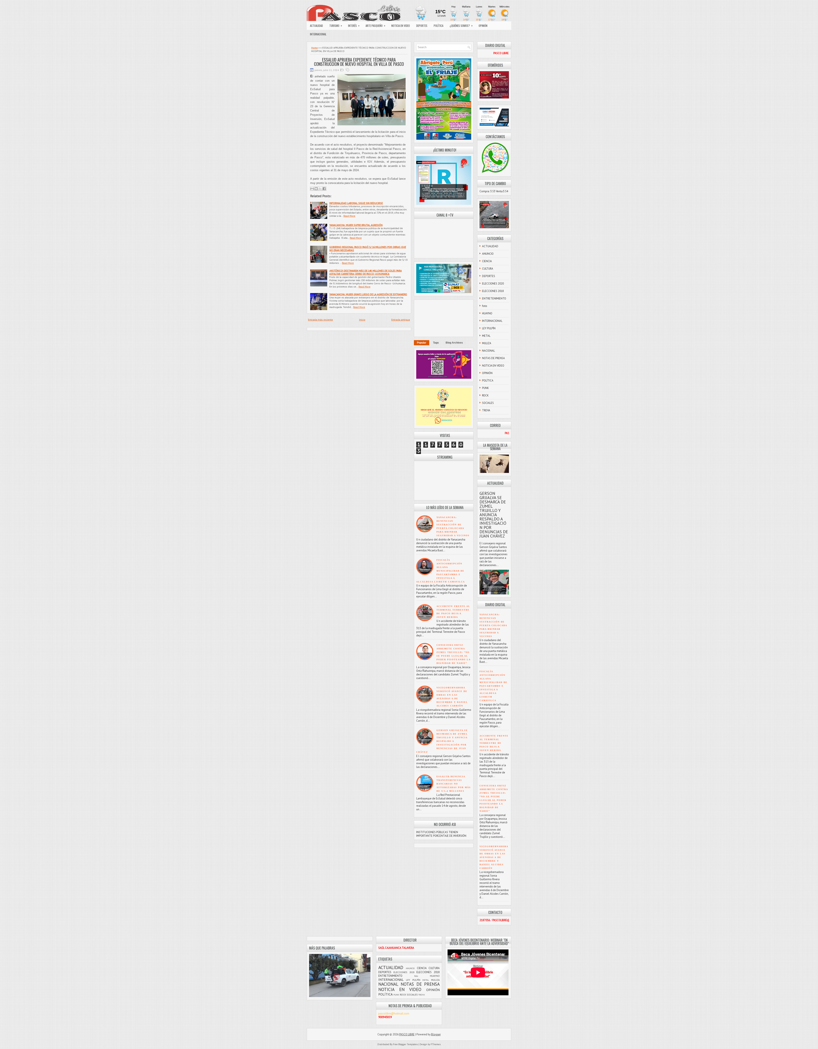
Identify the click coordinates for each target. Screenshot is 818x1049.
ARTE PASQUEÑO (375, 25)
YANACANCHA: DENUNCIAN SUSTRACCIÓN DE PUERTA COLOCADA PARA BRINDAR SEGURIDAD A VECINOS (493, 625)
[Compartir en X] (320, 188)
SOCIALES (488, 403)
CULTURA (487, 268)
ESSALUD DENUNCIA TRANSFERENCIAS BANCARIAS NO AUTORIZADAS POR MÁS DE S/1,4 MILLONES (453, 783)
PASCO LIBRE (407, 1034)
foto (484, 306)
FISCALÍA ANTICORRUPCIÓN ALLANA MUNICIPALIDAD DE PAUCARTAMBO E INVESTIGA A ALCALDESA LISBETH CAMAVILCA (440, 571)
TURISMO (335, 25)
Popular (421, 342)
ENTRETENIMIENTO (494, 298)
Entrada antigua (400, 319)
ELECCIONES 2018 (493, 291)
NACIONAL (488, 351)
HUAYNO (487, 313)
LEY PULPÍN (488, 328)
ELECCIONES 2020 (493, 283)
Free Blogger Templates (405, 1044)
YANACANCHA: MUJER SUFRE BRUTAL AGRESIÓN (356, 225)
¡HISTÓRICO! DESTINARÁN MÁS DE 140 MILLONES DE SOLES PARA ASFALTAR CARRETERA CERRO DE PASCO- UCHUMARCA (365, 272)
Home (314, 47)
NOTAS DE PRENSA (493, 358)
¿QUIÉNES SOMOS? (461, 25)
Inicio (362, 319)
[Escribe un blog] (316, 188)
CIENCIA (487, 261)
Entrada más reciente (320, 319)
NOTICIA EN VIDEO (400, 25)
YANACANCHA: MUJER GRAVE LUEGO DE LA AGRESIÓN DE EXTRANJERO (368, 294)
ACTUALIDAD (316, 25)
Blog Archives (454, 342)
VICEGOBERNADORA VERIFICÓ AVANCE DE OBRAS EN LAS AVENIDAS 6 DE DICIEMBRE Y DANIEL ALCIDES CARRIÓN (494, 857)
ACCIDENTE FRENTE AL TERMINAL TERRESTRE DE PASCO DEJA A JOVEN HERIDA (494, 743)
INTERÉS (354, 25)
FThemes (436, 1044)
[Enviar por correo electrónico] (312, 188)
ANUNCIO (488, 254)
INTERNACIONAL (318, 34)
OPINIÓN (483, 25)
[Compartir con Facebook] (324, 188)
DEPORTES (421, 25)
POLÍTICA (438, 25)
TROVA (486, 410)
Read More (349, 215)
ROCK (485, 395)
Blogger (436, 1034)
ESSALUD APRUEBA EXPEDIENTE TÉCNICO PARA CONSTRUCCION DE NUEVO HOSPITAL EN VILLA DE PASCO (359, 62)
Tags (436, 342)
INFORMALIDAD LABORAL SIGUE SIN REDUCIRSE (356, 203)
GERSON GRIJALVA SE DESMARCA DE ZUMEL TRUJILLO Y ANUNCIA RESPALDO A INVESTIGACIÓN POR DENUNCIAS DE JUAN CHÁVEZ (442, 741)
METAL (486, 336)
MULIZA (486, 343)
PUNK (485, 388)
